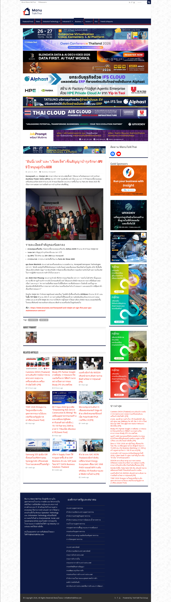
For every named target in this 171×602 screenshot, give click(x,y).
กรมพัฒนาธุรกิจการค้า (75, 571)
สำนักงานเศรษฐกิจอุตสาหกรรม (78, 516)
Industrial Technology (50, 21)
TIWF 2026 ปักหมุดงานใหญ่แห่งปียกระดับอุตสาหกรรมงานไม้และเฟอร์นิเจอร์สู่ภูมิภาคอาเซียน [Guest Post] (36, 413)
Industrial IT (66, 21)
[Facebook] (132, 2)
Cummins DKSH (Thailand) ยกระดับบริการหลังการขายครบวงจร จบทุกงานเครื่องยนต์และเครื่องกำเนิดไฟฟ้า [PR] (38, 378)
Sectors (88, 21)
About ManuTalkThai (28, 2)
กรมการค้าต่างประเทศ (75, 555)
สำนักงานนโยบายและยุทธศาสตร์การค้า (81, 578)
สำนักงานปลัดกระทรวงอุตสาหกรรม (80, 512)
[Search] (149, 2)
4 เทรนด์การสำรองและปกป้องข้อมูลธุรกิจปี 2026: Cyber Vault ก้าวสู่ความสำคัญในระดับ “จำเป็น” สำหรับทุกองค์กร (127, 455)
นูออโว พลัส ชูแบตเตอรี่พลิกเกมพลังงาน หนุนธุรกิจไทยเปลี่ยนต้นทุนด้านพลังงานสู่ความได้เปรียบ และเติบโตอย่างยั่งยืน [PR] (127, 438)
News (38, 21)
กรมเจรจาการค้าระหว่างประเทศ (78, 563)
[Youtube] (134, 2)
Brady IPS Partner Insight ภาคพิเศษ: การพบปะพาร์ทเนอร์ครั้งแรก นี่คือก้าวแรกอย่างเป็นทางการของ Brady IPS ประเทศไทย (64, 378)
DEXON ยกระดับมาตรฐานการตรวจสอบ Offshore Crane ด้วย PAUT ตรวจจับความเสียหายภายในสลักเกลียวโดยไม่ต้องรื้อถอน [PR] (127, 463)
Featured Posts (28, 21)
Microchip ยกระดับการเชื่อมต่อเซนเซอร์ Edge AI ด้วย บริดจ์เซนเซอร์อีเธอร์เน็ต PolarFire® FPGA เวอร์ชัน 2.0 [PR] (90, 413)
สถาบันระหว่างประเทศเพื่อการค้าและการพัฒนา (84, 586)
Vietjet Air (44, 320)
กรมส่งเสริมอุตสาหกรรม (75, 531)
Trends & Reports (106, 21)
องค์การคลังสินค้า (73, 582)
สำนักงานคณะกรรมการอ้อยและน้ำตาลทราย (83, 520)
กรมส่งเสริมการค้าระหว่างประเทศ (79, 574)
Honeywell (52, 172)
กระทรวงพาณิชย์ (72, 547)
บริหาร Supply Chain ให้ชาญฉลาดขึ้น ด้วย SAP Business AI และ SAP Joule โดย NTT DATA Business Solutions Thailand (64, 460)
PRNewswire (42, 2)
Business (78, 21)
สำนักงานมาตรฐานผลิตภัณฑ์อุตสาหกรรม (82, 535)
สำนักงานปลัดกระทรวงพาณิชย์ (78, 551)
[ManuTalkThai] (33, 11)
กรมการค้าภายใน (73, 559)
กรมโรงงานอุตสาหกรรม (75, 524)
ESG (96, 21)
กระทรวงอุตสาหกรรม (74, 508)
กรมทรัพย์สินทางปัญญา (75, 567)
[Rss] (130, 2)
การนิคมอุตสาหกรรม (74, 539)
